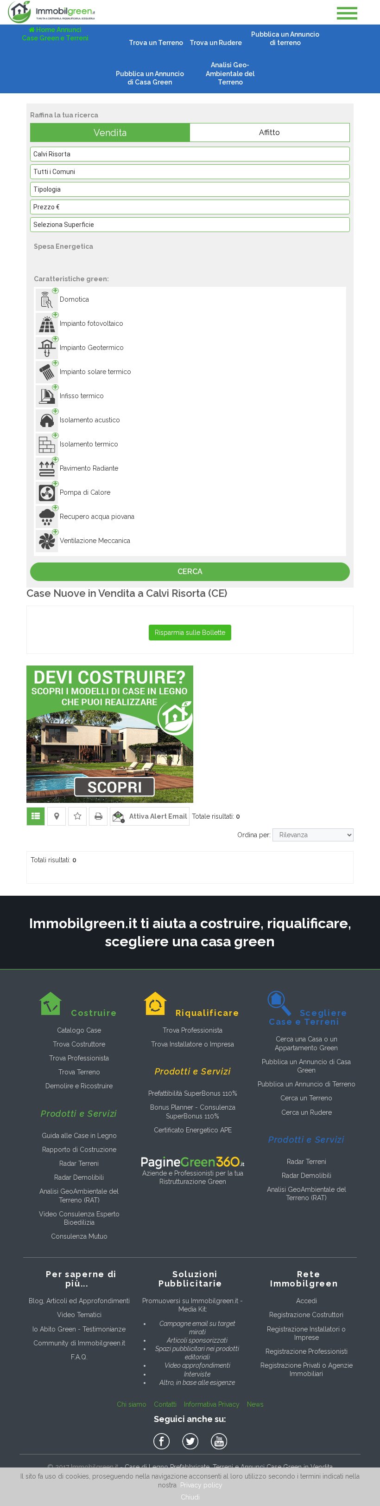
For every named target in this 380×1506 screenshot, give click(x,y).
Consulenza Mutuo (79, 1236)
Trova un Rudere (216, 42)
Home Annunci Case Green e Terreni (55, 34)
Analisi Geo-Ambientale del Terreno (230, 73)
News (255, 1404)
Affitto (269, 132)
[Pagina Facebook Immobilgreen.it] (163, 1441)
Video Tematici (79, 1315)
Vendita (110, 132)
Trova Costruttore (79, 1044)
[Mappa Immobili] (56, 816)
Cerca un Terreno (306, 1098)
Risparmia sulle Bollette (190, 632)
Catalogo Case (79, 1030)
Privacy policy (201, 1485)
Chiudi (190, 1497)
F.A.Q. (79, 1357)
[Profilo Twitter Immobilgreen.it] (192, 1441)
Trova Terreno (79, 1072)
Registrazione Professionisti (307, 1351)
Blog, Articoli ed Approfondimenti (79, 1301)
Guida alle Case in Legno (79, 1135)
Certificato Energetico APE (193, 1130)
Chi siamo (131, 1404)
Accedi (306, 1301)
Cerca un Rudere (306, 1112)
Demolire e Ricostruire (79, 1086)
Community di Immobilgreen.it (79, 1343)
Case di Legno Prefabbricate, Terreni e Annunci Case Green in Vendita (229, 1467)
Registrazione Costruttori (306, 1315)
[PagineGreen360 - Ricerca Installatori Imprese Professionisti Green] (192, 1162)
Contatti (165, 1404)
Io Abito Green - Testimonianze (79, 1329)
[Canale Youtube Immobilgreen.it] (219, 1441)
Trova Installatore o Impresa (192, 1044)
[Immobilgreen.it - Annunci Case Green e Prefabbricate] (51, 12)
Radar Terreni (79, 1163)
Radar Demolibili (79, 1177)
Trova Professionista (79, 1058)
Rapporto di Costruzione (79, 1149)
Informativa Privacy (212, 1404)
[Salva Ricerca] (77, 816)
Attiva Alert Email (156, 816)
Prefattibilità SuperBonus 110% (192, 1093)
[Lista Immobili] (35, 816)
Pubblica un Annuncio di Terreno (306, 1084)
